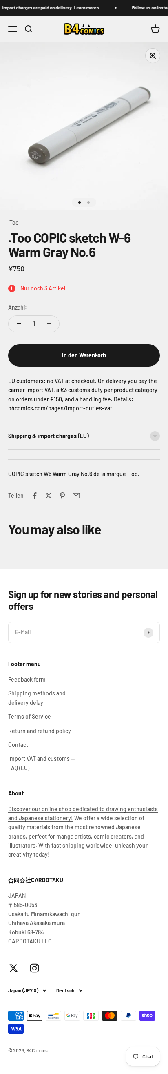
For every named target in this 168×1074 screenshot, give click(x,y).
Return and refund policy (39, 730)
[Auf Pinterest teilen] (62, 496)
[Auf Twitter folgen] (13, 968)
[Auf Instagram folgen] (34, 968)
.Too (13, 222)
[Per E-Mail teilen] (76, 496)
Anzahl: (17, 307)
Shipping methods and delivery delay (37, 698)
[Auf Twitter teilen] (48, 496)
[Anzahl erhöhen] (49, 324)
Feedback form (27, 679)
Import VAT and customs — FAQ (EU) (41, 763)
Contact (18, 744)
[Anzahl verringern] (19, 324)
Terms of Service (29, 716)
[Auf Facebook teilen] (35, 496)
